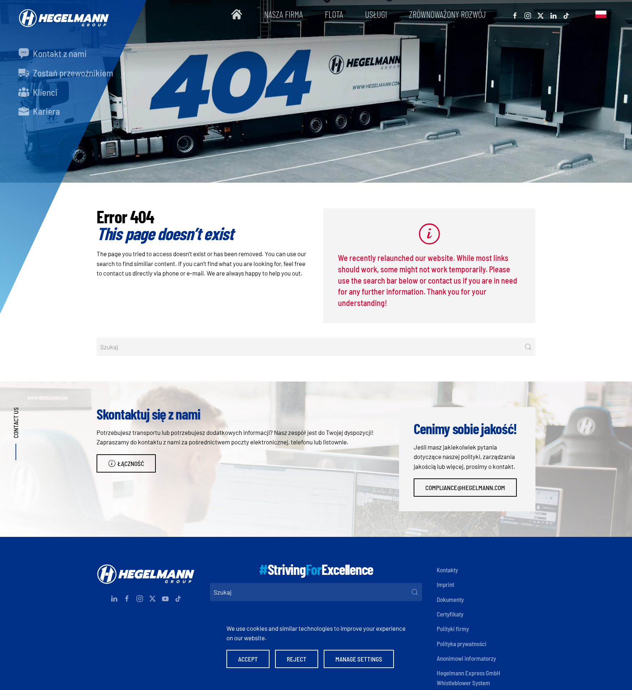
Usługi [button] (376, 14)
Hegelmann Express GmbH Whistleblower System (468, 677)
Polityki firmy (453, 628)
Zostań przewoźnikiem (72, 72)
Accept (248, 659)
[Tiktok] (566, 14)
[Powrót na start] (62, 14)
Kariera (45, 111)
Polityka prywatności (461, 643)
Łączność (130, 463)
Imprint (445, 584)
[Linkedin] (553, 14)
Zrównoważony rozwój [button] (447, 14)
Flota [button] (334, 14)
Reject (296, 659)
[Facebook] (515, 14)
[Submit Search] (528, 347)
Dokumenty (450, 599)
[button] (600, 14)
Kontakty (447, 569)
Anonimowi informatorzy (466, 658)
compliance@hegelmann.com (465, 487)
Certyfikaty (450, 614)
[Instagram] (527, 14)
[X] (540, 14)
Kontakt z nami (59, 53)
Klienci (44, 92)
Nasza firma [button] (283, 14)
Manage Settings (358, 659)
